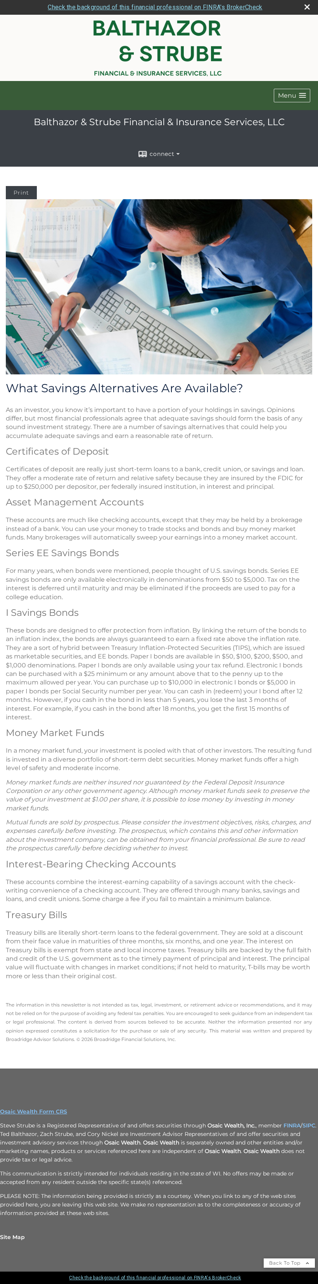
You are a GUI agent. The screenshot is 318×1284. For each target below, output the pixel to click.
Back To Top (285, 1263)
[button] (292, 95)
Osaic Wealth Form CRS (33, 1111)
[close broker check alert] (307, 7)
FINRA (292, 1125)
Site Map (12, 1237)
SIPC (308, 1125)
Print (21, 192)
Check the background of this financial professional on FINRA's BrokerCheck (155, 7)
